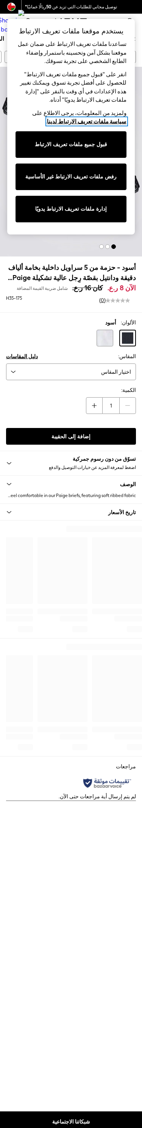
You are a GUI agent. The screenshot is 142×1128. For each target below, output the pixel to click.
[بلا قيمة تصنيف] (118, 300)
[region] (71, 126)
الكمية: (128, 390)
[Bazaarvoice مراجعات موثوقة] (107, 783)
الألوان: (128, 322)
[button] (113, 246)
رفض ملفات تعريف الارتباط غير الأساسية (71, 176)
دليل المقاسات (22, 356)
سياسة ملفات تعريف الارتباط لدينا (86, 121)
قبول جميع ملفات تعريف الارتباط (71, 144)
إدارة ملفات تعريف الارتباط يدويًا (71, 209)
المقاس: (127, 356)
